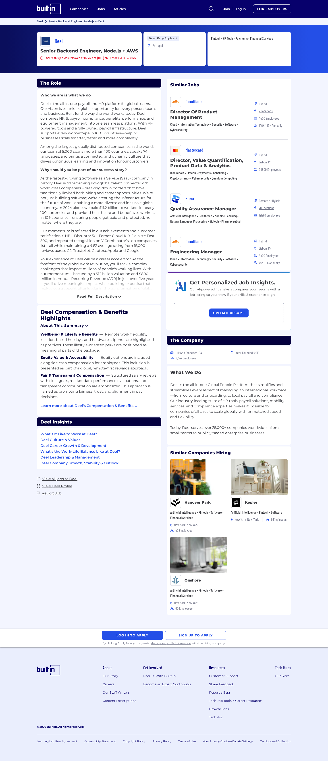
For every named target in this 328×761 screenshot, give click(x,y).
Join (226, 9)
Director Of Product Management (193, 114)
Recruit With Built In (159, 676)
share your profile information (171, 643)
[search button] (211, 9)
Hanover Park (198, 502)
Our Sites (282, 676)
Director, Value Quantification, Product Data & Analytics (206, 163)
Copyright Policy (134, 741)
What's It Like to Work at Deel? (68, 434)
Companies (79, 9)
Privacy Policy (161, 741)
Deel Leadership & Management (70, 457)
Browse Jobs (219, 709)
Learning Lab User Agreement (57, 741)
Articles (120, 9)
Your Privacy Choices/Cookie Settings (228, 741)
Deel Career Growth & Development (73, 446)
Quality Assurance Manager (203, 208)
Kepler (251, 502)
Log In (241, 9)
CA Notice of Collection (275, 741)
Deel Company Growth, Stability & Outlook (79, 463)
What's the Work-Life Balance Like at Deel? (80, 451)
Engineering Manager (196, 251)
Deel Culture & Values (60, 440)
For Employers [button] (272, 9)
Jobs (101, 9)
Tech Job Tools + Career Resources (235, 701)
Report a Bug (219, 692)
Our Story (110, 676)
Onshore (193, 580)
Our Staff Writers (116, 692)
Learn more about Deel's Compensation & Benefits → (89, 406)
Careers (108, 684)
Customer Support (223, 676)
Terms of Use (187, 741)
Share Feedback (221, 684)
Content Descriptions (119, 701)
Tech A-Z (215, 717)
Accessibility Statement (100, 741)
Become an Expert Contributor (167, 684)
